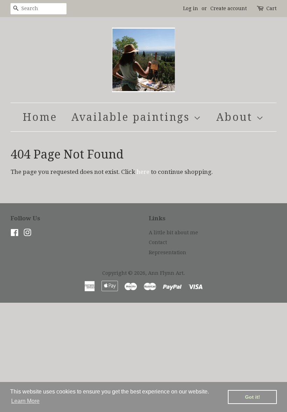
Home (40, 117)
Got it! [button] (252, 397)
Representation (167, 252)
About (236, 117)
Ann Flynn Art (165, 273)
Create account (228, 8)
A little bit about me (173, 232)
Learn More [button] (25, 401)
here (142, 171)
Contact (158, 242)
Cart (271, 8)
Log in (190, 8)
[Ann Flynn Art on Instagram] (27, 234)
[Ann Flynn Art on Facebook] (14, 234)
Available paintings (132, 117)
